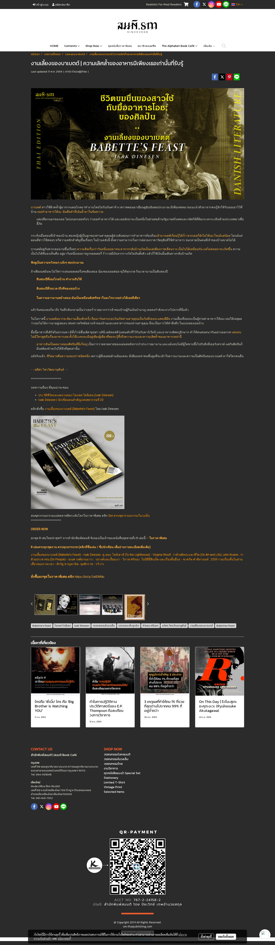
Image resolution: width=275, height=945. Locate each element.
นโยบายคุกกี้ (64, 938)
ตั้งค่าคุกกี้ (206, 936)
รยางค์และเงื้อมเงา (107, 559)
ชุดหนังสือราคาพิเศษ (120, 45)
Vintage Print (113, 787)
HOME (54, 45)
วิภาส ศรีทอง (131, 559)
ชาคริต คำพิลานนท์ (196, 559)
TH (237, 4)
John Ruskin (230, 554)
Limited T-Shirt (114, 782)
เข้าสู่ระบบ (41, 4)
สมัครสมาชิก (62, 4)
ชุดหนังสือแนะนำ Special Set (122, 773)
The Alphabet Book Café (178, 45)
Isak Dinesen (92, 554)
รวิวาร (100, 564)
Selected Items (114, 791)
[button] (224, 45)
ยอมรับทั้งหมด (226, 936)
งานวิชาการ (111, 768)
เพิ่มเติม (208, 45)
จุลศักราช (86, 564)
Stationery (111, 777)
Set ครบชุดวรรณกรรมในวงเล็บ (129, 515)
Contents (70, 45)
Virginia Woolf (162, 554)
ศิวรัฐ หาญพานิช (68, 564)
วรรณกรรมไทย (113, 763)
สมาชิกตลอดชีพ (147, 45)
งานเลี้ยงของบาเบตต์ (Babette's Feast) (70, 409)
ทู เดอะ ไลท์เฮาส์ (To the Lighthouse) (126, 554)
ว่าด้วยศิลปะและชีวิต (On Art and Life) (197, 554)
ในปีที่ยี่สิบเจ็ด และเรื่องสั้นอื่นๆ (160, 559)
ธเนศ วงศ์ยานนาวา (80, 559)
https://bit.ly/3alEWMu (89, 577)
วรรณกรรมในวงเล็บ (116, 759)
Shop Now (92, 45)
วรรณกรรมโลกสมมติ (117, 754)
